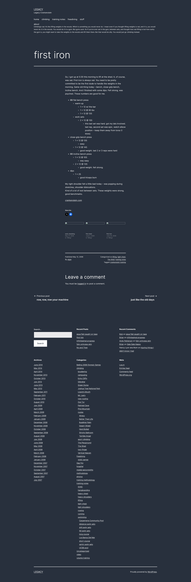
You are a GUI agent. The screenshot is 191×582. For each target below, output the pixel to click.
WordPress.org (125, 375)
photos (80, 477)
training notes (58, 19)
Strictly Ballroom (86, 433)
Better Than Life (86, 419)
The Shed (111, 259)
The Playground (84, 443)
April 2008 (38, 450)
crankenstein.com (73, 200)
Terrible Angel (85, 436)
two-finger (82, 450)
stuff (82, 19)
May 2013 (38, 389)
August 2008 (39, 436)
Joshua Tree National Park (89, 389)
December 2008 (40, 422)
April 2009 (38, 409)
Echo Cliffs (82, 378)
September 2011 (40, 392)
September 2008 (41, 433)
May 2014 (38, 368)
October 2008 (40, 429)
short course (84, 541)
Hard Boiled (84, 429)
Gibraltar (81, 382)
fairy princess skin (84, 344)
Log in (122, 365)
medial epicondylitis (85, 470)
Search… (37, 329)
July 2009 (38, 405)
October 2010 (39, 399)
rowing (81, 510)
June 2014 (38, 365)
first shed (89, 234)
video (79, 554)
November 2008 (41, 426)
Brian (121, 337)
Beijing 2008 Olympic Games (89, 365)
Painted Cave (83, 405)
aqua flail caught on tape (87, 334)
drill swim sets (85, 527)
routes (80, 412)
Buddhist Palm (85, 422)
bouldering (82, 372)
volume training (83, 558)
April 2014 (38, 372)
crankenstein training (118, 262)
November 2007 (40, 466)
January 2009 (39, 419)
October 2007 (40, 470)
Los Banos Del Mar (87, 538)
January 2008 (39, 460)
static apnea (83, 460)
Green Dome (83, 385)
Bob (121, 334)
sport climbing (84, 439)
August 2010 (39, 402)
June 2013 (38, 385)
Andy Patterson (126, 341)
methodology (82, 473)
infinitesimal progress (86, 341)
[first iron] (116, 227)
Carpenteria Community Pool (91, 521)
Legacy (38, 9)
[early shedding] (74, 227)
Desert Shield (84, 426)
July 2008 (38, 439)
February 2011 (40, 395)
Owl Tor (81, 402)
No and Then (82, 348)
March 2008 (39, 453)
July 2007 (38, 480)
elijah (69, 259)
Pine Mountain (84, 409)
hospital (80, 466)
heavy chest (83, 494)
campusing (82, 375)
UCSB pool (83, 548)
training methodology (86, 480)
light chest (121, 257)
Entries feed (124, 368)
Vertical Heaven (84, 453)
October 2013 (39, 378)
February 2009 (40, 416)
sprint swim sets (86, 544)
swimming (82, 517)
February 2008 (40, 456)
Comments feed (126, 372)
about (94, 28)
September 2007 (41, 473)
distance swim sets (87, 524)
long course (84, 534)
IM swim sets (84, 531)
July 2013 (38, 382)
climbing (46, 19)
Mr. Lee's (81, 395)
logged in (81, 283)
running (81, 514)
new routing (83, 399)
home (36, 19)
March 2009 (39, 412)
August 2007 (39, 477)
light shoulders (84, 507)
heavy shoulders (85, 497)
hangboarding (84, 490)
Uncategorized (83, 551)
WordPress (152, 572)
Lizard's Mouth (84, 392)
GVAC (80, 487)
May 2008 (38, 446)
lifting (114, 257)
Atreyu (82, 416)
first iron (109, 234)
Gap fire (80, 463)
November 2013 (40, 375)
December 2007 (40, 463)
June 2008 (38, 443)
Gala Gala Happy (134, 344)
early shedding (70, 234)
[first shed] (95, 227)
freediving (72, 19)
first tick (80, 337)
